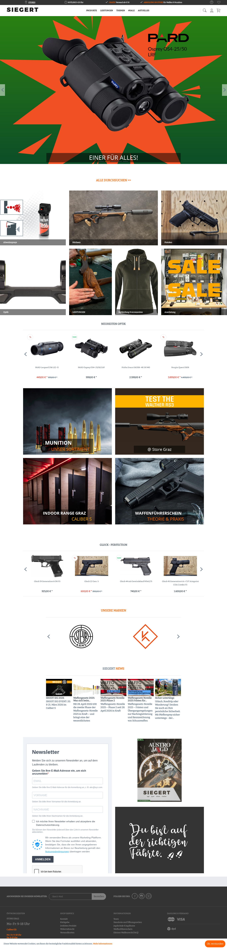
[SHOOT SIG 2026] (59, 687)
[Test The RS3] (159, 449)
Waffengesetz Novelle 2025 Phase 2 (112, 699)
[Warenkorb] (218, 10)
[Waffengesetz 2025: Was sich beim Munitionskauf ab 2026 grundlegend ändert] (86, 687)
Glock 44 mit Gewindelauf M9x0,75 (92, 581)
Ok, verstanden (215, 943)
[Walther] (145, 636)
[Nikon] (81, 636)
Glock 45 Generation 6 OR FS (180, 581)
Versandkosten (67, 932)
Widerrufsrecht (67, 929)
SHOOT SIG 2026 (55, 698)
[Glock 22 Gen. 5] (47, 566)
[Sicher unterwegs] (168, 687)
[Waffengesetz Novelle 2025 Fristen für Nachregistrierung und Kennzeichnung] (141, 687)
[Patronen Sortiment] (67, 446)
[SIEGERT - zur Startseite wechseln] (22, 11)
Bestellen (99, 896)
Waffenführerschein (123, 929)
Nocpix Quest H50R (180, 367)
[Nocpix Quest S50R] (135, 348)
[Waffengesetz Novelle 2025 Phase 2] (113, 687)
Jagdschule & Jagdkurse (124, 926)
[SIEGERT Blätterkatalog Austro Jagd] (159, 770)
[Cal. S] (67, 516)
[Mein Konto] (212, 10)
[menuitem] (210, 2)
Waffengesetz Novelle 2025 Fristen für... (140, 699)
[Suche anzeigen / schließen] (204, 9)
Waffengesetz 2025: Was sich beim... (84, 699)
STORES (31, 2)
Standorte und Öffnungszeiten (128, 922)
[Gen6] (113, 90)
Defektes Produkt (68, 926)
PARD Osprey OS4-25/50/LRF (47, 367)
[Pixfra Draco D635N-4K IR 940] (91, 348)
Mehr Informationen (102, 944)
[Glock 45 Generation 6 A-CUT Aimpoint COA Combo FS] (136, 566)
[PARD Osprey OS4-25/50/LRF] (46, 348)
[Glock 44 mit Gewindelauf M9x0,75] (91, 566)
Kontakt (64, 919)
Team (116, 919)
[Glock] (113, 157)
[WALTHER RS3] (159, 421)
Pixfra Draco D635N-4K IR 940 (91, 367)
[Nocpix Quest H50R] (180, 348)
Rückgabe (64, 922)
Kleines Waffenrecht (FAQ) (126, 932)
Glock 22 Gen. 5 (47, 581)
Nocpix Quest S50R (136, 367)
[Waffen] (159, 516)
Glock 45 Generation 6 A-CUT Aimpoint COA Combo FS (136, 583)
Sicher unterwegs (164, 698)
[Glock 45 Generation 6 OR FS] (180, 566)
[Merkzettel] (218, 3)
